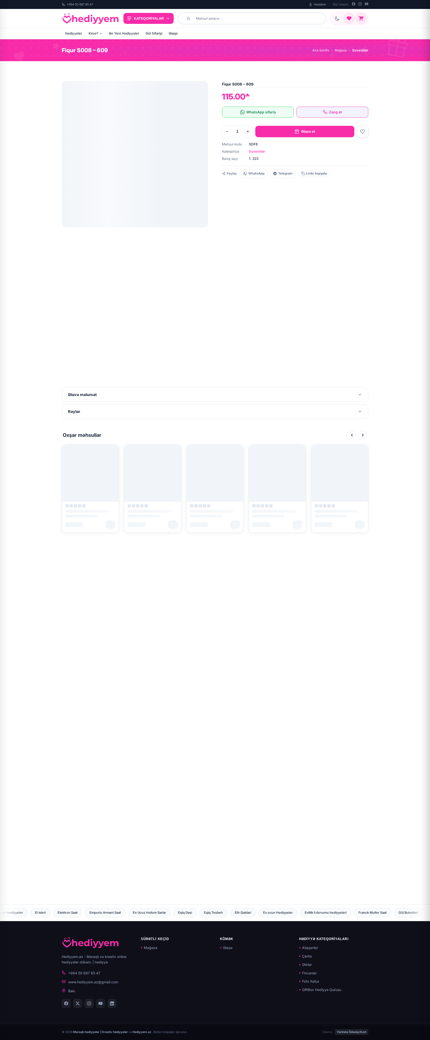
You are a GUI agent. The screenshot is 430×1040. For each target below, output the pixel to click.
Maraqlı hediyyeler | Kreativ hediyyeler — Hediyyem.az (112, 1032)
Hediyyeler (73, 33)
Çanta (307, 956)
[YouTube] (366, 4)
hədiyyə (101, 962)
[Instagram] (360, 4)
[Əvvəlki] (351, 435)
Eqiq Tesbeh (104, 912)
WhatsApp (256, 173)
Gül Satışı (356, 912)
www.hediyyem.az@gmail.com (93, 982)
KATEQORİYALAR (149, 18)
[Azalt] (227, 131)
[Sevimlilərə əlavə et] (362, 131)
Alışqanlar (310, 948)
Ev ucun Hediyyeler (168, 912)
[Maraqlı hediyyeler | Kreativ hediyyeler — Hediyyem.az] (90, 18)
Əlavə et (308, 131)
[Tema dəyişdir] (337, 18)
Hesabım (320, 4)
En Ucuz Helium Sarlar (40, 912)
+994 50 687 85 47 (80, 4)
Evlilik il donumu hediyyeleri (216, 912)
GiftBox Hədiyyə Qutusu (321, 990)
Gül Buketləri (299, 912)
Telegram (285, 173)
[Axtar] (188, 18)
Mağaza (341, 50)
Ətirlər (307, 964)
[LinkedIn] (112, 1003)
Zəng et (335, 112)
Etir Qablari (133, 912)
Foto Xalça (310, 981)
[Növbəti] (362, 435)
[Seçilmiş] (349, 18)
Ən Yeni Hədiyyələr (124, 33)
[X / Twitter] (77, 1003)
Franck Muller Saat (263, 912)
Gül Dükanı (329, 912)
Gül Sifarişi (154, 33)
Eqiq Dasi (76, 912)
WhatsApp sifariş (261, 112)
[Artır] (248, 131)
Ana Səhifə (320, 50)
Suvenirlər (257, 151)
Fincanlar (309, 973)
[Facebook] (353, 4)
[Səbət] (361, 18)
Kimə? (93, 33)
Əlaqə (173, 33)
